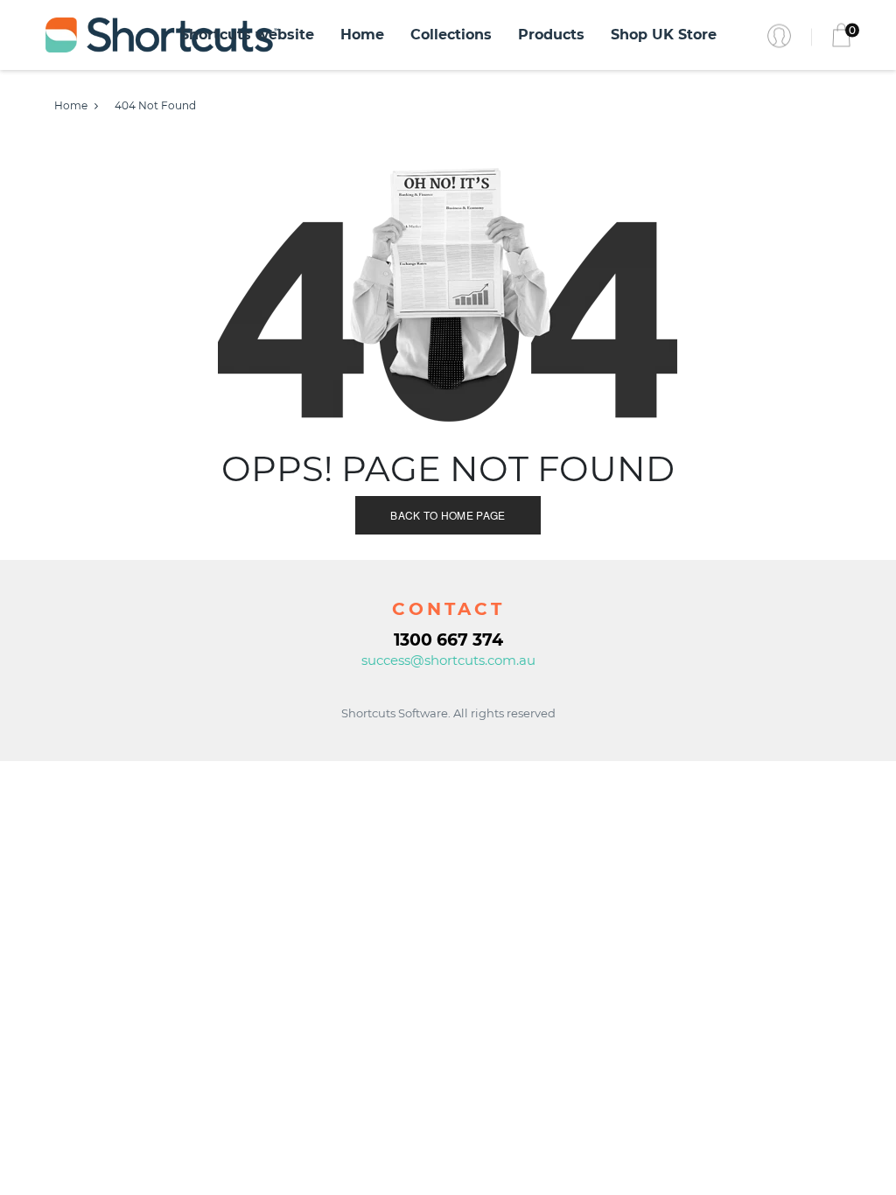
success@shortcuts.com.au (448, 660)
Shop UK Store (664, 34)
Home (362, 34)
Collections (451, 34)
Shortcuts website (247, 34)
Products (551, 34)
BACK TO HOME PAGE (447, 514)
